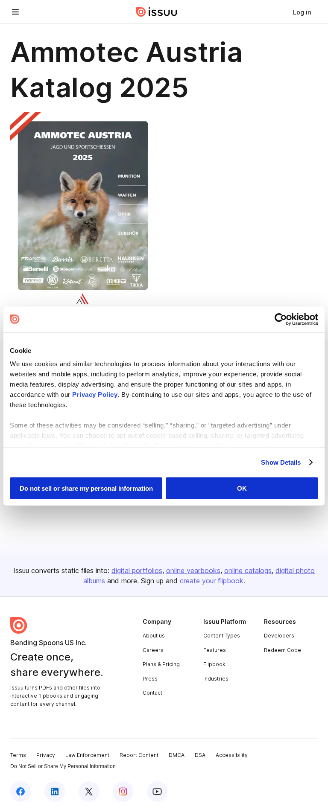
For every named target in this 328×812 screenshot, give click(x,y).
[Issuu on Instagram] (123, 791)
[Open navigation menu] (15, 11)
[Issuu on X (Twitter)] (89, 791)
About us (154, 635)
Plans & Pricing (161, 664)
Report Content (139, 755)
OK (242, 488)
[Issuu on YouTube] (157, 791)
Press (150, 678)
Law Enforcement (87, 755)
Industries (215, 678)
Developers (279, 635)
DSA (200, 755)
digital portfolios (136, 570)
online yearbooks (193, 570)
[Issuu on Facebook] (20, 791)
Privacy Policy (94, 394)
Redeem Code (282, 650)
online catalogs (248, 570)
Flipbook (214, 664)
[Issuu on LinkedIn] (54, 791)
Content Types (221, 635)
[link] (302, 11)
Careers (153, 650)
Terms (18, 755)
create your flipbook (211, 580)
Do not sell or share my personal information (86, 488)
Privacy (45, 755)
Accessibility (232, 755)
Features (214, 650)
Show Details (281, 462)
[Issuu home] (157, 12)
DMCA (176, 755)
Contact (152, 693)
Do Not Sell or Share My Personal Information (63, 766)
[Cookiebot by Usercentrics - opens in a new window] (280, 319)
